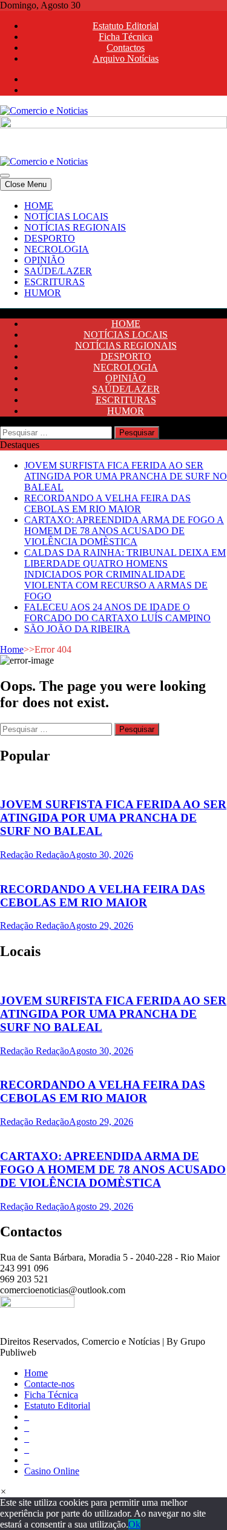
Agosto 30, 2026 (101, 854)
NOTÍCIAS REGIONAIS (75, 227)
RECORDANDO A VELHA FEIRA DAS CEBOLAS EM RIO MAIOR (107, 503)
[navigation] (113, 249)
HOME (38, 205)
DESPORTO (49, 238)
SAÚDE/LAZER (58, 271)
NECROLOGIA (56, 249)
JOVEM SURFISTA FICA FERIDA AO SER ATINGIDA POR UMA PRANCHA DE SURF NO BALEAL (125, 476)
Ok (134, 1524)
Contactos (126, 47)
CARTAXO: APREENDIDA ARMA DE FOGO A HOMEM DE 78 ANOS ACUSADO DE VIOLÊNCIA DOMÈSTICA (124, 531)
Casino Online (51, 1471)
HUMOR (42, 293)
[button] (3, 1491)
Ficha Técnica (126, 36)
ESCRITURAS (54, 282)
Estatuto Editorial (126, 26)
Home (12, 649)
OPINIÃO (44, 260)
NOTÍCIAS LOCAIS (66, 216)
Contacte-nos (49, 1384)
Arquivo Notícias (126, 58)
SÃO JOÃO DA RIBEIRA (77, 629)
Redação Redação (34, 854)
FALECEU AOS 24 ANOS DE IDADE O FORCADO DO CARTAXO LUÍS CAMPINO (117, 612)
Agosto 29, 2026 (101, 925)
